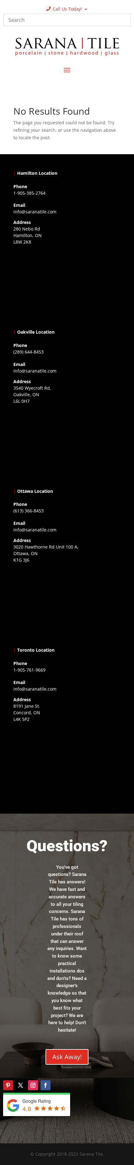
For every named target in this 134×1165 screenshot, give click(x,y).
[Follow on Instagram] (33, 1085)
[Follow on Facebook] (45, 1085)
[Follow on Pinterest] (8, 1085)
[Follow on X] (21, 1085)
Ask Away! (67, 1057)
